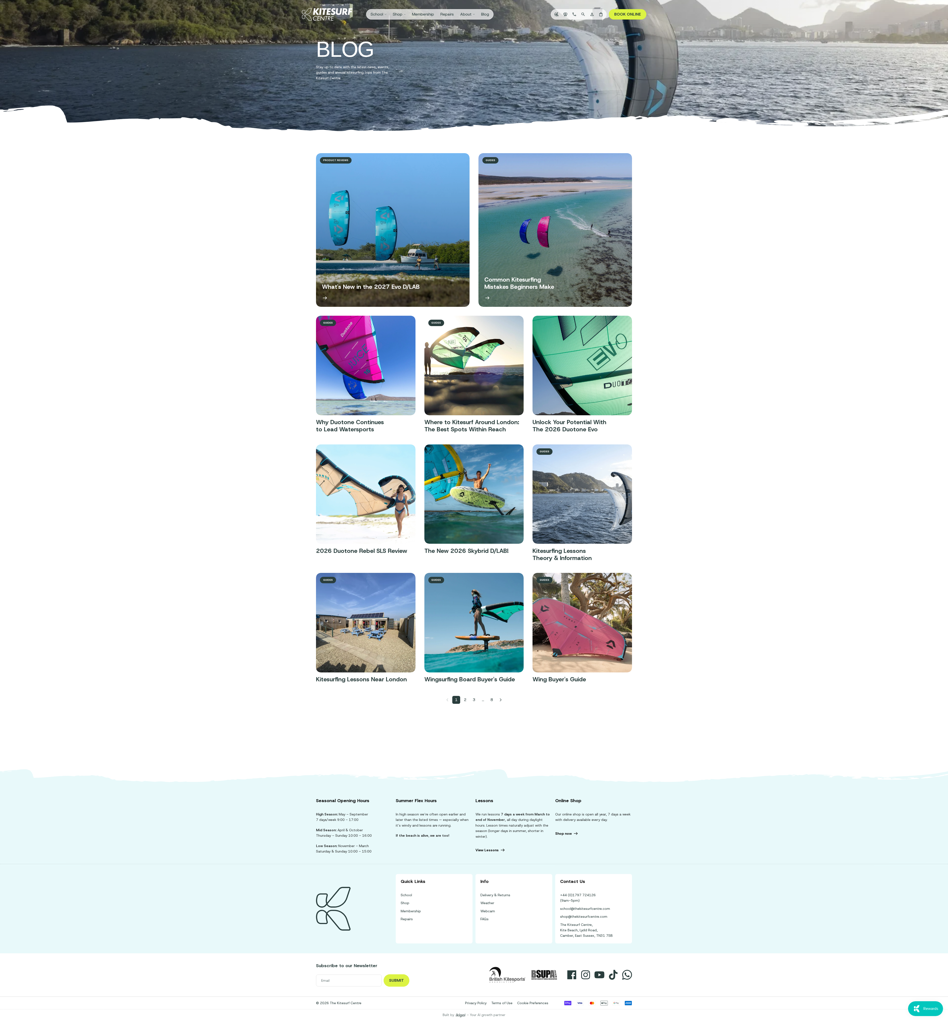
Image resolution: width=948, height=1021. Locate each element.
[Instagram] (586, 975)
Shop (405, 903)
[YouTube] (599, 975)
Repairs (407, 919)
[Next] (500, 699)
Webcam (487, 911)
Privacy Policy (476, 1003)
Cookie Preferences (532, 1003)
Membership (411, 911)
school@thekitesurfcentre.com (585, 908)
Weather (487, 903)
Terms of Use (502, 1003)
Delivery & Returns (495, 895)
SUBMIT (396, 980)
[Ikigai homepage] (461, 1015)
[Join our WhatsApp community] (627, 975)
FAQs (484, 919)
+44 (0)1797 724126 (578, 895)
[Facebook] (572, 975)
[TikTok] (613, 975)
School (406, 895)
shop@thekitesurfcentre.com (583, 916)
